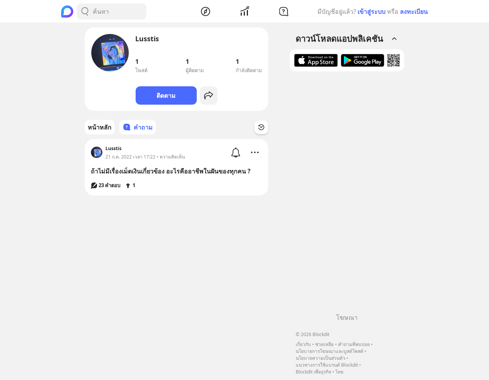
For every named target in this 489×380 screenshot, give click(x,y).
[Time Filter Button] (261, 127)
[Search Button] (85, 11)
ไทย (339, 372)
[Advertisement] (347, 195)
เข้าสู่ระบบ (371, 11)
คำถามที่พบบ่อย (354, 344)
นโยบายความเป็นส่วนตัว (320, 358)
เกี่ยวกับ (303, 344)
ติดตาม (166, 95)
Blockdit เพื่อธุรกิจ (313, 372)
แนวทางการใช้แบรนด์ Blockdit (327, 365)
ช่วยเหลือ (324, 344)
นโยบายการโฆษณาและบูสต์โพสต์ (329, 351)
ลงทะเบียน (414, 11)
